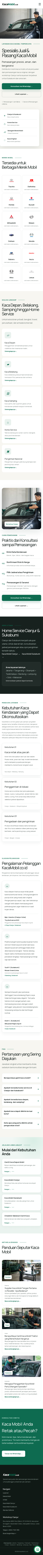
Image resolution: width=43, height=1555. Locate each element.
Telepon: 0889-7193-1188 (11, 1530)
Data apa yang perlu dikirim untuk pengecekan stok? (21, 1124)
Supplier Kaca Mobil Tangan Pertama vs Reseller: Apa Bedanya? (21, 1289)
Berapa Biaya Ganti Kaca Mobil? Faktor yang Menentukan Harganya (21, 1337)
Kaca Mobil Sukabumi (10, 1507)
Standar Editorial (8, 1510)
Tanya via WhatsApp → (14, 1454)
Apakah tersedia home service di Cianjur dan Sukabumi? (21, 1089)
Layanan (6, 1493)
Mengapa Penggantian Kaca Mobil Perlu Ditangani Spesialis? (19, 1385)
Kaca (10, 4)
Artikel (5, 1500)
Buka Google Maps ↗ (9, 1533)
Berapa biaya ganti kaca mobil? (21, 1078)
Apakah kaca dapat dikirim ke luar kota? (21, 1112)
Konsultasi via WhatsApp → (21, 86)
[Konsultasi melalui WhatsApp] (37, 1549)
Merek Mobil (7, 1496)
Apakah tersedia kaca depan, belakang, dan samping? (21, 1100)
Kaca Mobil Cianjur (9, 1503)
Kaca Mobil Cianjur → (11, 654)
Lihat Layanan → (21, 94)
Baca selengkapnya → (13, 1301)
